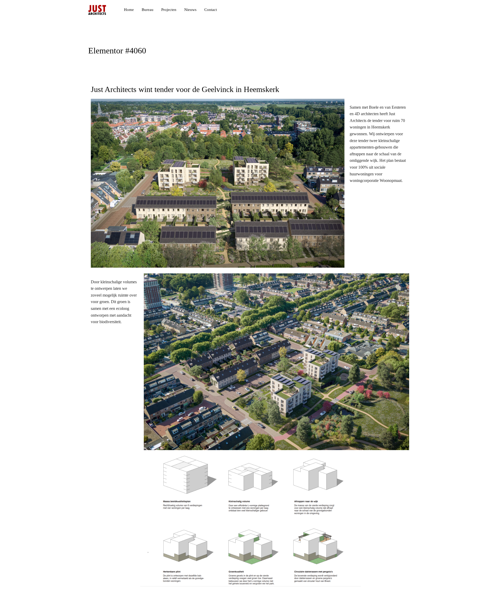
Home (129, 10)
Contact (210, 10)
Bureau (147, 10)
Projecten (168, 10)
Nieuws (190, 10)
